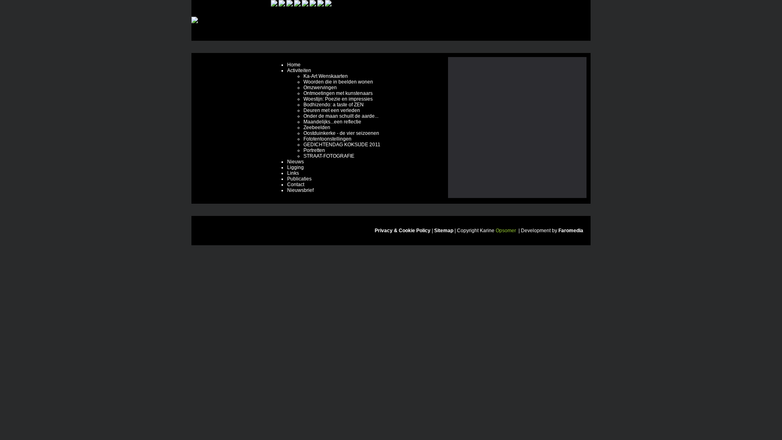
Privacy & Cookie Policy (403, 230)
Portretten (314, 150)
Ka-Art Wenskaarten (325, 76)
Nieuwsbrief (300, 190)
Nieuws (295, 162)
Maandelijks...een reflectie (332, 122)
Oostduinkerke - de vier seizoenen (341, 133)
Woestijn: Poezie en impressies (338, 99)
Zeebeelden (316, 127)
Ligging (295, 167)
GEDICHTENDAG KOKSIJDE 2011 (341, 144)
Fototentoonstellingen (327, 139)
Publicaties (299, 179)
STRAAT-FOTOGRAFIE (328, 156)
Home (294, 65)
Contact (295, 184)
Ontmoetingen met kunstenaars (338, 93)
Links (293, 173)
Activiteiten (299, 70)
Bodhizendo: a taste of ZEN (333, 105)
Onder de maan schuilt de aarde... (340, 116)
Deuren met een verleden (331, 110)
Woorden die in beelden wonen (338, 82)
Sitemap (443, 230)
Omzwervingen (320, 87)
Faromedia (570, 230)
